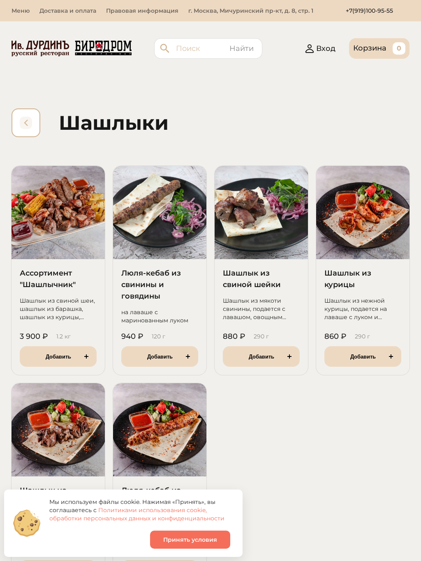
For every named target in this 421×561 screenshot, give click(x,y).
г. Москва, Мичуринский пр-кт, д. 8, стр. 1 (250, 10)
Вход (325, 48)
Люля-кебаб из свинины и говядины (151, 285)
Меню (21, 10)
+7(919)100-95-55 (369, 10)
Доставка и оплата (67, 10)
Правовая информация (142, 10)
